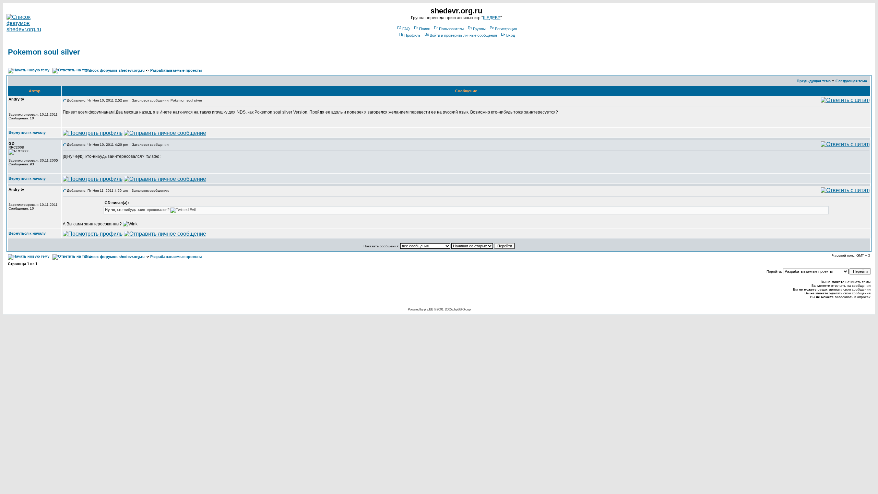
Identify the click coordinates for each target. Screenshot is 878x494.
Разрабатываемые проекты (176, 70)
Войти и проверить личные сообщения (463, 35)
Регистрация (506, 29)
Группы (479, 29)
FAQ (406, 29)
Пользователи (451, 29)
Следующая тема (851, 81)
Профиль (412, 35)
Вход (510, 35)
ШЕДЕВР (491, 17)
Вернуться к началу (27, 132)
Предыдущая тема (814, 81)
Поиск (424, 29)
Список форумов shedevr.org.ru (115, 70)
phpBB (428, 309)
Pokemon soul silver (44, 52)
